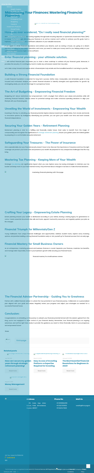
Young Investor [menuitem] (16, 39)
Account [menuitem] (4, 61)
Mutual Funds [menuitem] (15, 29)
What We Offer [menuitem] (6, 4)
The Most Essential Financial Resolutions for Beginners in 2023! (76, 363)
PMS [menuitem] (12, 31)
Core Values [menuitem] (10, 49)
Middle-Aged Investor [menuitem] (18, 41)
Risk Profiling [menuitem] (15, 17)
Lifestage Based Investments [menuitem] (16, 36)
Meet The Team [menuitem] (12, 51)
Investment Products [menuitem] (14, 27)
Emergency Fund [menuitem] (16, 19)
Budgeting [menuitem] (14, 22)
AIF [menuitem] (12, 34)
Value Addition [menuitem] (11, 54)
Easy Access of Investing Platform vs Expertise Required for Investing (45, 363)
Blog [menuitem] (2, 56)
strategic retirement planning (48, 132)
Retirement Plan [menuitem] (16, 14)
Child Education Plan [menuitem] (17, 12)
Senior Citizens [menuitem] (15, 44)
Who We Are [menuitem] (5, 46)
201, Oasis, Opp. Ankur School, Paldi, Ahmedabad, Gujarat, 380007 (36, 405)
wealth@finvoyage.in (83, 405)
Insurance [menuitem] (14, 24)
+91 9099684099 (61, 403)
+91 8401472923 (61, 408)
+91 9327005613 (61, 405)
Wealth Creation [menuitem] (16, 9)
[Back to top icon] (88, 466)
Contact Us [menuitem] (5, 59)
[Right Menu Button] (3, 2)
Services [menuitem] (9, 7)
